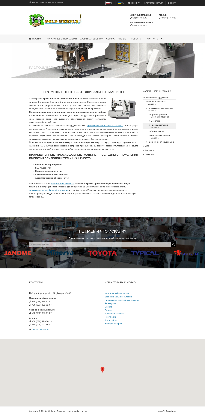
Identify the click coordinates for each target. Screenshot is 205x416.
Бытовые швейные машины (157, 102)
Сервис (110, 39)
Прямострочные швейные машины (160, 115)
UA (122, 3)
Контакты (152, 39)
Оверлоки (155, 121)
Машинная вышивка (91, 39)
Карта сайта (111, 320)
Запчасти (149, 150)
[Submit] (173, 244)
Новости (136, 39)
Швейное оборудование (82, 74)
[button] (102, 369)
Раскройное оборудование (161, 142)
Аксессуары (110, 303)
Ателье (122, 39)
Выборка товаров (113, 323)
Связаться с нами (40, 329)
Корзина (135, 3)
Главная (37, 39)
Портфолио (110, 317)
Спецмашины (157, 131)
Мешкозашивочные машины (160, 136)
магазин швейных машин (62, 39)
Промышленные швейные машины (116, 74)
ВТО (147, 146)
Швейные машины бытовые (118, 296)
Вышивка (149, 154)
